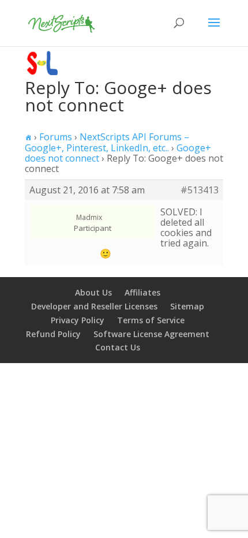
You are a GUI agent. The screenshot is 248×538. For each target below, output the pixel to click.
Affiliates (142, 292)
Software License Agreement (151, 333)
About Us (93, 292)
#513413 (200, 190)
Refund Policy (53, 333)
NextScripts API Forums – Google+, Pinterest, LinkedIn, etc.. (107, 142)
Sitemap (187, 306)
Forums (55, 136)
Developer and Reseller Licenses (94, 306)
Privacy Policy (77, 320)
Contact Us (117, 347)
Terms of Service (151, 320)
